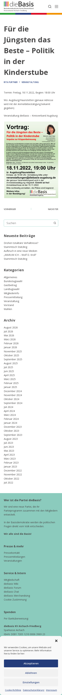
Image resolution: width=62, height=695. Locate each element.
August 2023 (11, 438)
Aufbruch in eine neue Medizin (20, 250)
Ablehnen (31, 673)
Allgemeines (10, 277)
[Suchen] (49, 6)
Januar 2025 (10, 387)
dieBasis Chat (11, 591)
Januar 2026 (10, 347)
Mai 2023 (9, 450)
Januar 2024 (10, 422)
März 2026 (10, 339)
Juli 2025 (8, 367)
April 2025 (9, 375)
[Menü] (56, 6)
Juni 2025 (9, 371)
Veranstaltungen (13, 560)
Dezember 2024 (13, 391)
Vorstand (9, 305)
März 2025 (10, 379)
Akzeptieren (31, 663)
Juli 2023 (8, 442)
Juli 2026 (8, 331)
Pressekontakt (12, 552)
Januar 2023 (10, 466)
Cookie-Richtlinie (13, 690)
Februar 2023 (11, 462)
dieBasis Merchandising (17, 595)
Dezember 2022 (13, 470)
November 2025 (13, 351)
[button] (56, 641)
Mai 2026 (9, 335)
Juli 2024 (8, 407)
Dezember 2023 (13, 426)
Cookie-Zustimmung (15, 599)
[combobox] (28, 223)
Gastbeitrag (10, 285)
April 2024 (9, 411)
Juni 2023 (9, 446)
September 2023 (13, 434)
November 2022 (13, 474)
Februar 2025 (11, 383)
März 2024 (10, 415)
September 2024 (13, 403)
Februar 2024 (11, 418)
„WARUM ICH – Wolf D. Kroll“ (20, 254)
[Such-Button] (54, 223)
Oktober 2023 (11, 430)
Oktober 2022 (11, 478)
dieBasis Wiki (11, 583)
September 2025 (13, 359)
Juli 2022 (8, 482)
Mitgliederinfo (11, 293)
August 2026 (11, 327)
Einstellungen (31, 682)
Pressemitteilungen (14, 556)
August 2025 (11, 363)
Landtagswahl (11, 289)
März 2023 (10, 458)
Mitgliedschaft (11, 579)
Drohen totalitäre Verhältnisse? (21, 243)
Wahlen (8, 309)
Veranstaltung (30, 82)
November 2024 (13, 395)
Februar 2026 (11, 343)
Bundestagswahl (13, 281)
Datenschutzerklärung (33, 690)
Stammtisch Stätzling (15, 247)
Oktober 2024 (11, 399)
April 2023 (9, 454)
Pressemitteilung (13, 297)
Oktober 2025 (11, 355)
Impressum (51, 690)
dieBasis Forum (12, 587)
